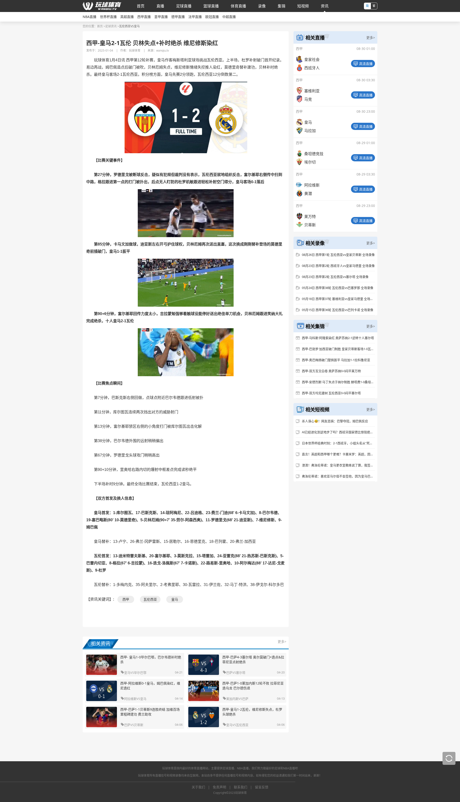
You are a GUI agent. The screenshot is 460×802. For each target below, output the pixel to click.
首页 (140, 6)
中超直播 (229, 16)
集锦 (281, 6)
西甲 (125, 599)
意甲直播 (161, 16)
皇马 (174, 599)
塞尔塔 (240, 672)
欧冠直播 (212, 16)
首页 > (101, 26)
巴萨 (229, 672)
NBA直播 (89, 16)
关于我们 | (202, 787)
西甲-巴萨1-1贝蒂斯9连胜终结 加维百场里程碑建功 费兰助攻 (150, 711)
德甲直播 (178, 16)
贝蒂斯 (138, 725)
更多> (282, 641)
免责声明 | (223, 787)
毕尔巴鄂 (140, 672)
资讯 (324, 6)
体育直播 (238, 6)
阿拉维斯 (130, 699)
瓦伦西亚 (150, 599)
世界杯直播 (108, 16)
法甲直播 (195, 16)
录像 (262, 6)
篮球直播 (211, 6)
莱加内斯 (232, 699)
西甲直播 (144, 16)
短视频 (303, 6)
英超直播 (127, 16)
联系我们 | (244, 787)
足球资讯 (111, 26)
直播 (160, 6)
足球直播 (183, 6)
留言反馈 (261, 787)
